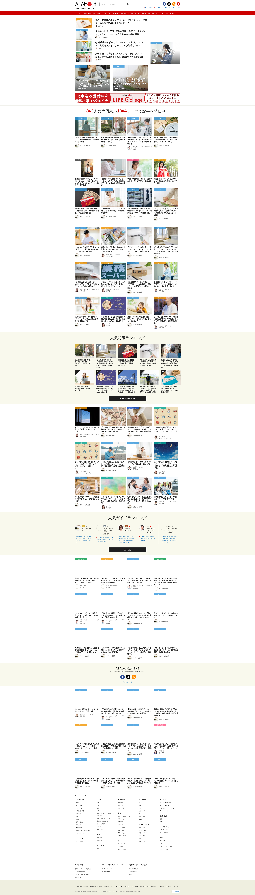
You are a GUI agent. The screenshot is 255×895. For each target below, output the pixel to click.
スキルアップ (142, 830)
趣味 (153, 13)
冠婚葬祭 (120, 821)
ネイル (141, 813)
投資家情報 (93, 886)
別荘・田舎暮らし (81, 822)
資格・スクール (143, 833)
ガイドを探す (176, 7)
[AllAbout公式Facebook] (164, 4)
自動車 (99, 848)
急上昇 (81, 13)
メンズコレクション (165, 830)
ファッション (159, 13)
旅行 (149, 13)
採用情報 (85, 886)
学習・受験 (142, 841)
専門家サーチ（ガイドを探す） (83, 869)
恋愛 (161, 819)
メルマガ (157, 7)
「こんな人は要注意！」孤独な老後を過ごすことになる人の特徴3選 (105, 539)
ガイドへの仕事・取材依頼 (82, 874)
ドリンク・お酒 (122, 849)
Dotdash (176, 891)
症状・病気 (121, 805)
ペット (162, 852)
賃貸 (77, 816)
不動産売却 (79, 827)
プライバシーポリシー (116, 886)
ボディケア (142, 811)
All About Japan (106, 871)
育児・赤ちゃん (122, 833)
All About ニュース (107, 869)
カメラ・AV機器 (164, 805)
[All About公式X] (169, 4)
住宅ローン (100, 811)
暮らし (117, 13)
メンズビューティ (165, 832)
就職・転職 (142, 827)
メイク (141, 802)
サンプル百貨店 (133, 869)
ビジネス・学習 (132, 13)
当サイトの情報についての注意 (155, 886)
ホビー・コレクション (166, 846)
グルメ (166, 13)
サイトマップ (148, 7)
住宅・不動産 (80, 799)
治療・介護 (121, 808)
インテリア (79, 813)
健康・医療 (121, 799)
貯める (99, 802)
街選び (78, 819)
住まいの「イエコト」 (82, 833)
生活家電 (120, 824)
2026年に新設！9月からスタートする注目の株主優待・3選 (148, 538)
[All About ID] (178, 4)
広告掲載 (99, 886)
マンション (79, 805)
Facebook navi (133, 871)
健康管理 (120, 802)
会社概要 (79, 886)
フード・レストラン (123, 843)
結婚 (161, 821)
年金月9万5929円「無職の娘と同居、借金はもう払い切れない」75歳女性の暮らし (84, 539)
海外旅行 (99, 837)
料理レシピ (121, 819)
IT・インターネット (165, 811)
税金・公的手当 (101, 824)
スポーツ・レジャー (165, 849)
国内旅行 (99, 840)
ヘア (140, 808)
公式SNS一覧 (166, 7)
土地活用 (78, 825)
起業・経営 (142, 835)
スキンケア (142, 805)
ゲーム (162, 843)
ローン (99, 826)
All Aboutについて (128, 886)
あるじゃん (100, 829)
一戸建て (78, 802)
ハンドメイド (121, 827)
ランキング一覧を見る (127, 398)
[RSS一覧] (174, 4)
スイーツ (120, 846)
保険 (98, 808)
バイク (99, 851)
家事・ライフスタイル (124, 816)
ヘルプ (176, 886)
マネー (94, 13)
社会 (140, 838)
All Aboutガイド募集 (80, 871)
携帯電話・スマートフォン (167, 808)
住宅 (89, 13)
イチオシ (131, 874)
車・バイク (173, 13)
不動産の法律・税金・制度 (83, 830)
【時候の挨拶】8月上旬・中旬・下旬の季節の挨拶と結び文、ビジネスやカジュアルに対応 (170, 539)
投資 (98, 805)
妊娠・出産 (121, 830)
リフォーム (79, 808)
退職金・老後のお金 (102, 821)
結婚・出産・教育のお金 (103, 818)
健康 (98, 13)
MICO (140, 819)
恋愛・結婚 (124, 13)
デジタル (111, 13)
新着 (85, 13)
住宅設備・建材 (80, 811)
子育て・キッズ (122, 835)
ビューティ (104, 13)
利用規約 (106, 886)
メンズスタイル (142, 13)
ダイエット (142, 816)
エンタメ (162, 840)
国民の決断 (78, 877)
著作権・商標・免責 (140, 886)
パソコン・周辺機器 (165, 802)
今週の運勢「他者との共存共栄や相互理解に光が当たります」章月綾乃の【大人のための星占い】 (127, 539)
